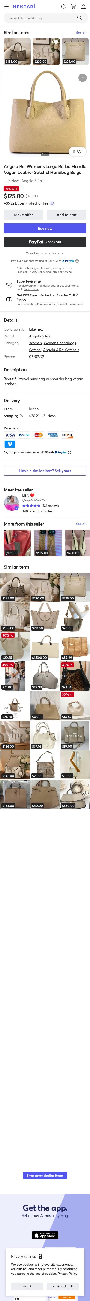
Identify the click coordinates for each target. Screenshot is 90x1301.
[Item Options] (82, 77)
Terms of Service (61, 272)
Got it (27, 1286)
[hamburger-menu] (6, 6)
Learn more (31, 289)
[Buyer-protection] (52, 203)
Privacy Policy (67, 1273)
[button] (63, 6)
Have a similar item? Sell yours (45, 470)
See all (81, 524)
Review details (63, 1286)
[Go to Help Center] (22, 329)
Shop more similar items (45, 1175)
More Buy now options (42, 253)
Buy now (45, 228)
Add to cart (67, 214)
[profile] (83, 6)
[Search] (79, 17)
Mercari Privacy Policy (31, 272)
